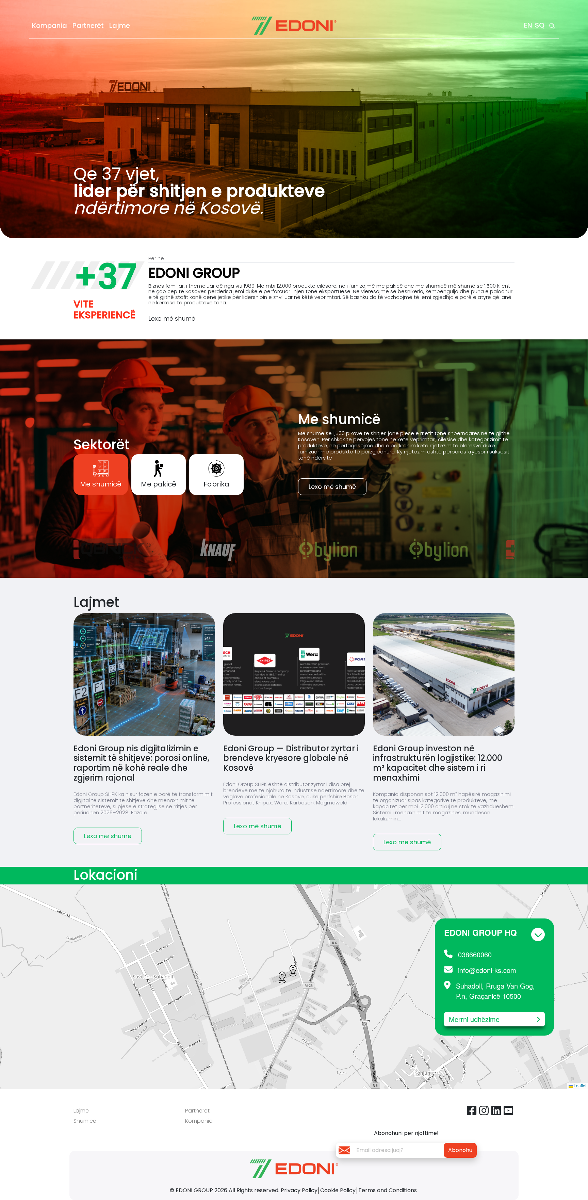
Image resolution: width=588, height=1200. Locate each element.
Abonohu (460, 1150)
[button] (293, 971)
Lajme (119, 25)
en (528, 25)
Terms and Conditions (387, 1190)
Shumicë (85, 1121)
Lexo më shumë (171, 318)
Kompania (49, 25)
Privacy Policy (299, 1190)
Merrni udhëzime (474, 1019)
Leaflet (579, 1085)
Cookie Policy (338, 1190)
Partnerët (88, 25)
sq (539, 25)
